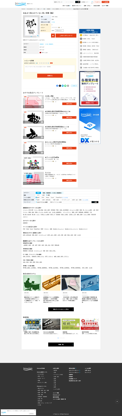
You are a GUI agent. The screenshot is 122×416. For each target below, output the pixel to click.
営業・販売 (35, 235)
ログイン (98, 2)
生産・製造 (26, 262)
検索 (79, 2)
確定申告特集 (85, 332)
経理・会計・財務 (51, 235)
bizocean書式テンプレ (31, 8)
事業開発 (25, 251)
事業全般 (57, 245)
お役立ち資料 (97, 5)
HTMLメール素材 (45, 214)
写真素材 (58, 214)
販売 (47, 251)
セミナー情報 (105, 5)
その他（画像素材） (49, 44)
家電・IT (52, 214)
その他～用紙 (49, 96)
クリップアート (67, 212)
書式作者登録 (56, 397)
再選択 (38, 192)
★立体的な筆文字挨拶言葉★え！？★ (57, 127)
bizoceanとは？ (56, 395)
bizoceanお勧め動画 (48, 332)
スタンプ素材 (86, 214)
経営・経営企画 (27, 235)
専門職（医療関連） (43, 268)
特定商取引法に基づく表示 (75, 380)
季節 (57, 210)
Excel (31, 229)
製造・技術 (70, 235)
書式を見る (69, 103)
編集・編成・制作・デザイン (61, 256)
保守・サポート (49, 256)
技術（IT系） (52, 251)
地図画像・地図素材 (84, 212)
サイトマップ (88, 372)
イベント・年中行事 (28, 210)
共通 (75, 235)
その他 (53, 22)
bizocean (23, 8)
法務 (65, 235)
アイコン (25, 212)
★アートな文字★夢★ (52, 157)
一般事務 (25, 245)
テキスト (46, 229)
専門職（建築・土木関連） (30, 268)
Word (27, 229)
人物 (94, 210)
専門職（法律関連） (65, 268)
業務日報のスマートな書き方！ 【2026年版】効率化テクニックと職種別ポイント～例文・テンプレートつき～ (32, 299)
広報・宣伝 (47, 245)
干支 (91, 212)
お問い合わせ (88, 370)
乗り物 (33, 214)
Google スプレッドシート (71, 229)
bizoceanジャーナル (41, 386)
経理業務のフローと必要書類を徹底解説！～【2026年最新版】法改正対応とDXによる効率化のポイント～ (51, 299)
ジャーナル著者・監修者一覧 (59, 399)
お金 (50, 212)
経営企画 (31, 251)
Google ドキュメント (58, 229)
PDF (24, 229)
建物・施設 (31, 212)
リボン (38, 214)
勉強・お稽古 (64, 214)
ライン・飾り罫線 (38, 210)
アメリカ (48, 173)
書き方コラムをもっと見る (61, 309)
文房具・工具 (72, 214)
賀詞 (97, 210)
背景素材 (53, 210)
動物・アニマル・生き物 (41, 212)
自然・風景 (47, 210)
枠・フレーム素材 (87, 210)
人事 (33, 245)
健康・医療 (79, 214)
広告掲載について (84, 2)
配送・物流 (39, 262)
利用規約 (71, 376)
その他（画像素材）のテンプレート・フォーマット (62, 8)
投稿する (50, 75)
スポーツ (25, 217)
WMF (42, 229)
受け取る (31, 413)
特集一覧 (61, 344)
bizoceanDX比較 (41, 368)
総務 (30, 245)
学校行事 (93, 214)
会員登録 (106, 2)
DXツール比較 (66, 5)
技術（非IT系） (27, 256)
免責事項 (71, 374)
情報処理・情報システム (38, 256)
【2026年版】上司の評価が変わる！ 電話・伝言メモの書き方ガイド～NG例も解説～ (70, 298)
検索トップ (39, 8)
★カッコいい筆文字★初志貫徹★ (55, 142)
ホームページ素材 (74, 210)
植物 (81, 210)
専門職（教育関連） (76, 268)
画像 (44, 8)
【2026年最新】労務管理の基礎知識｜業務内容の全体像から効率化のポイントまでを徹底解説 (90, 299)
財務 (39, 245)
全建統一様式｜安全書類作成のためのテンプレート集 (37, 332)
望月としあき (45, 52)
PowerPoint (37, 229)
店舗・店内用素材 (64, 210)
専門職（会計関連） (54, 268)
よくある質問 (88, 368)
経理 (36, 245)
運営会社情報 (72, 368)
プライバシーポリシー (74, 372)
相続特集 (65, 332)
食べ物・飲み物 (27, 214)
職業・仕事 (75, 212)
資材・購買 (32, 262)
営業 (44, 251)
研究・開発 (85, 268)
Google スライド (83, 229)
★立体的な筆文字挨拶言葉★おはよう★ (57, 111)
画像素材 (49, 8)
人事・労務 (60, 235)
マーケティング (42, 235)
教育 (52, 245)
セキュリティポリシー (74, 370)
